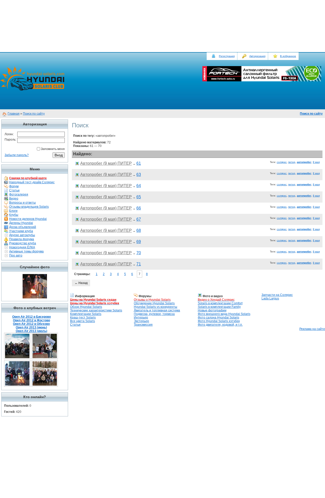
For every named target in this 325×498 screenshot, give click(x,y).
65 (138, 197)
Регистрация (227, 56)
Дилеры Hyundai (21, 223)
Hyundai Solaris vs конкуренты (155, 307)
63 (138, 174)
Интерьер (141, 317)
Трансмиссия (143, 324)
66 (138, 208)
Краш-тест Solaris (83, 317)
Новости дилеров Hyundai (28, 219)
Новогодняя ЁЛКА (22, 247)
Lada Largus (270, 298)
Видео (13, 198)
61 (138, 163)
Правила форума (21, 239)
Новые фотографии (212, 310)
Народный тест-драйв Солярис (32, 182)
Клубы (13, 215)
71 (138, 264)
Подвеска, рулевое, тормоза (154, 314)
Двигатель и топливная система (157, 310)
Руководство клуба (22, 243)
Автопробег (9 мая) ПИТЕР (106, 163)
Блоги (13, 211)
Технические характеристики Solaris (96, 310)
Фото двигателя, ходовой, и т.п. (220, 324)
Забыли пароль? (17, 155)
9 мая (316, 162)
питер (291, 162)
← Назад (81, 283)
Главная (14, 113)
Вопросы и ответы (22, 202)
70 (138, 253)
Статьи (14, 190)
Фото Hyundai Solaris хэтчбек (219, 321)
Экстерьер (141, 321)
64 (138, 186)
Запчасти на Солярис (277, 295)
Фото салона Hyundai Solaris (218, 317)
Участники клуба (21, 231)
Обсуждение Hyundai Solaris (154, 303)
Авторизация (257, 56)
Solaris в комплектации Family (219, 307)
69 (138, 241)
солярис (282, 162)
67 (138, 219)
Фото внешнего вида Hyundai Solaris (224, 314)
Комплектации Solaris (85, 314)
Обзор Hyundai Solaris (86, 307)
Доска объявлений (22, 227)
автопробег (304, 162)
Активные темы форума (26, 251)
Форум (14, 186)
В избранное (288, 56)
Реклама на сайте (312, 329)
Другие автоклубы (22, 235)
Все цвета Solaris (82, 321)
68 (138, 230)
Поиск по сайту (34, 113)
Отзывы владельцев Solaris (29, 206)
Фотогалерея (18, 194)
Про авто (15, 255)
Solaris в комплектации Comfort (220, 303)
